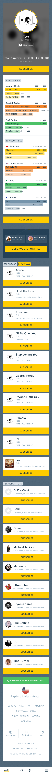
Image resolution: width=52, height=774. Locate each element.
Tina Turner (21, 660)
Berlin (8, 153)
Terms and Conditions (26, 748)
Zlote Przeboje (12, 124)
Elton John (20, 585)
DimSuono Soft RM (14, 127)
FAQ (42, 735)
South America (20, 716)
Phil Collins (21, 623)
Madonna (19, 566)
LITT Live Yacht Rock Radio (18, 106)
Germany (14, 146)
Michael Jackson (24, 547)
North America (35, 706)
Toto (18, 273)
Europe (12, 706)
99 (17, 439)
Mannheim (10, 150)
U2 (15, 642)
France (13, 197)
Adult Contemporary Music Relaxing (22, 110)
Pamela (21, 418)
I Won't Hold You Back (31, 396)
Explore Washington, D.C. (27, 680)
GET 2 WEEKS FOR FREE (26, 248)
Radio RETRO (12, 97)
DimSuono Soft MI (14, 131)
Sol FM (9, 93)
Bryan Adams (22, 604)
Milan (8, 191)
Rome (8, 184)
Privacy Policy (26, 743)
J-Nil (16, 509)
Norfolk (9, 174)
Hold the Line (25, 291)
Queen (18, 528)
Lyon (8, 201)
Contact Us (27, 735)
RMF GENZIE (12, 114)
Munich (9, 157)
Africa (20, 270)
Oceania (26, 721)
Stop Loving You (26, 354)
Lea (18, 460)
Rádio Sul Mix (12, 89)
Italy (12, 180)
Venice (9, 188)
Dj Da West (21, 490)
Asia (21, 706)
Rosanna (22, 312)
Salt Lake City (12, 167)
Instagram (11, 735)
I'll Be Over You (26, 333)
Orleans (9, 208)
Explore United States (26, 696)
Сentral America (26, 711)
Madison (9, 170)
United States (16, 163)
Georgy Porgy (25, 375)
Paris (8, 205)
